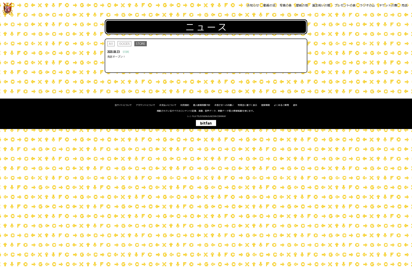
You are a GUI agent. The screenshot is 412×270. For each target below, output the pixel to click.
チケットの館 (388, 5)
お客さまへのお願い (224, 105)
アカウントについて (145, 105)
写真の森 (286, 5)
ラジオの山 (367, 5)
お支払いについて (167, 105)
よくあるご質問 (281, 105)
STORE (140, 44)
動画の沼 (269, 5)
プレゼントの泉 (345, 5)
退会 (295, 105)
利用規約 (184, 105)
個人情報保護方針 (201, 105)
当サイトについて (123, 105)
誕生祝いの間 (321, 5)
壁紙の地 (302, 5)
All (111, 44)
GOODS (124, 44)
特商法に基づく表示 (247, 105)
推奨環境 (265, 105)
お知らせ (253, 5)
